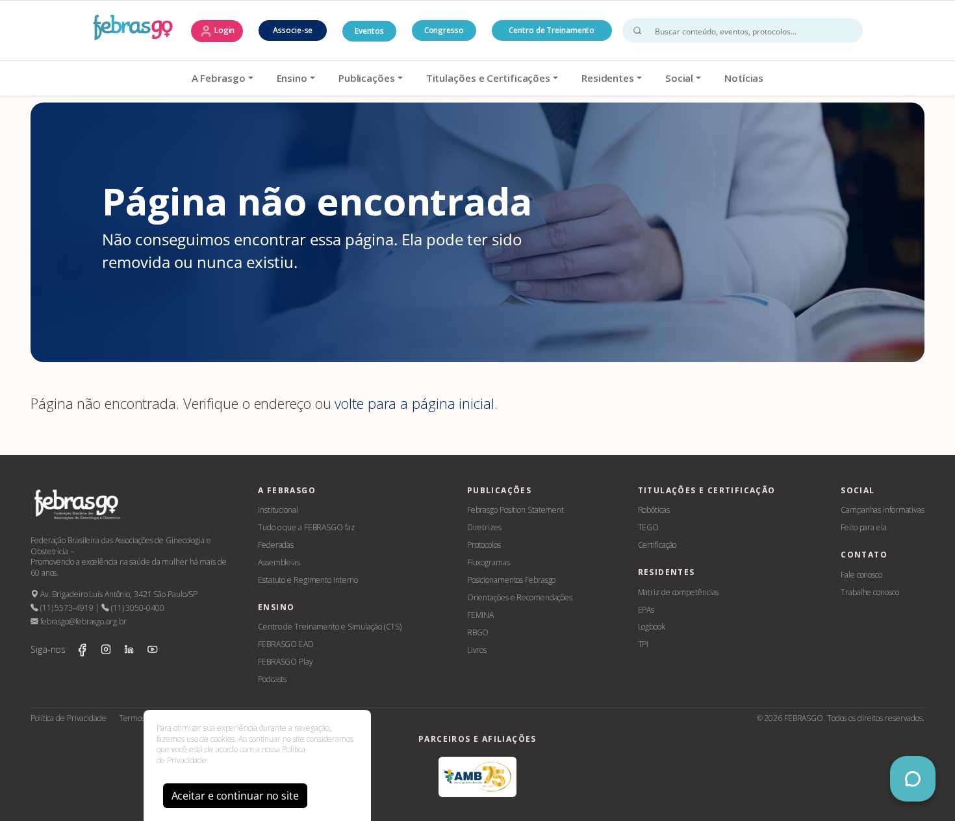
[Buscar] (637, 30)
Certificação (657, 544)
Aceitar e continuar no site (235, 796)
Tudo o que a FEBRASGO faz (306, 527)
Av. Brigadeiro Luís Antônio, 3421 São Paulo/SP (117, 594)
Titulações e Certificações (488, 77)
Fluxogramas (488, 562)
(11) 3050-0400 (136, 607)
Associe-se (292, 30)
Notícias (743, 77)
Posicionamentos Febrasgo (511, 579)
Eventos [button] (369, 30)
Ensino (292, 77)
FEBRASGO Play (285, 661)
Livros (477, 650)
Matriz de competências (678, 592)
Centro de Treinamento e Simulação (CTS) (329, 626)
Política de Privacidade (69, 718)
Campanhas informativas (882, 509)
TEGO (648, 527)
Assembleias (279, 562)
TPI (643, 644)
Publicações (366, 77)
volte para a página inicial (414, 403)
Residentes (607, 77)
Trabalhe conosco (869, 592)
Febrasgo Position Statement (515, 509)
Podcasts (272, 679)
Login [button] (223, 30)
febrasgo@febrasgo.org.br (82, 621)
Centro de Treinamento (551, 30)
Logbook (651, 626)
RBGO (478, 632)
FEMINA (480, 614)
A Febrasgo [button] (219, 77)
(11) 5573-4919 (65, 607)
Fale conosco (861, 574)
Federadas (276, 544)
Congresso (444, 30)
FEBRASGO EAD (286, 644)
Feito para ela (864, 527)
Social (679, 77)
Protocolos (484, 544)
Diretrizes (484, 527)
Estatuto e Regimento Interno (308, 579)
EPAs (646, 609)
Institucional (278, 509)
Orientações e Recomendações (519, 597)
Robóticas (654, 509)
